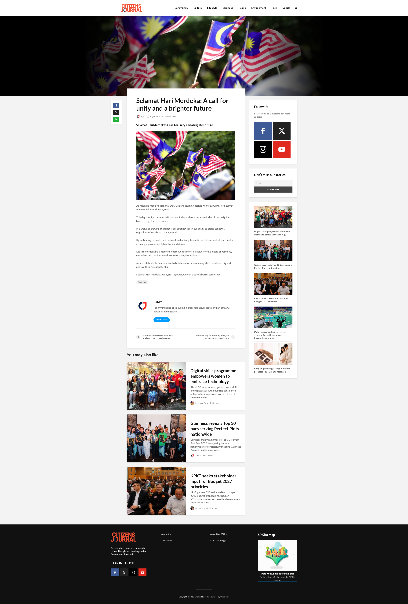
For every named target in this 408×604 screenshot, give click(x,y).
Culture (197, 7)
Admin (198, 455)
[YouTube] (282, 149)
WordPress (224, 597)
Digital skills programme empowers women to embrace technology (213, 376)
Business (228, 7)
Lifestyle (212, 7)
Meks (207, 597)
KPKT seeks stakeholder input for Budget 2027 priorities (213, 481)
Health (242, 7)
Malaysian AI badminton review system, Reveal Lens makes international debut (270, 335)
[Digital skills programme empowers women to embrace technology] (156, 385)
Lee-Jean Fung (201, 403)
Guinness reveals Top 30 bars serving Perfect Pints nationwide (214, 429)
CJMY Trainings (218, 540)
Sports (286, 7)
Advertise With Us (219, 534)
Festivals (142, 282)
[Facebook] (263, 131)
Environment (258, 7)
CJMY (143, 116)
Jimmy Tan (200, 508)
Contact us (166, 540)
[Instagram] (263, 149)
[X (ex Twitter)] (282, 131)
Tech (274, 7)
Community (181, 7)
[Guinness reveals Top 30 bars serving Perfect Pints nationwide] (156, 438)
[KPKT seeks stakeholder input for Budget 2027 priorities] (156, 490)
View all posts (161, 320)
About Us (166, 534)
